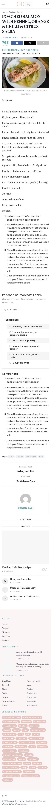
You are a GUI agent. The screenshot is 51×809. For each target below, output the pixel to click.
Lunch (29, 685)
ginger (36, 734)
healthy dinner (36, 738)
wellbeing (7, 780)
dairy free (34, 726)
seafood (37, 763)
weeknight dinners (30, 776)
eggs (25, 730)
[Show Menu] (3, 4)
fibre (21, 734)
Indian (4, 705)
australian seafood (32, 718)
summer (42, 767)
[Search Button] (47, 4)
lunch (32, 747)
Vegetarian (32, 701)
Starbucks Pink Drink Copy (22, 588)
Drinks (4, 693)
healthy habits (9, 742)
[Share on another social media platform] (43, 43)
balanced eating (11, 722)
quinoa (21, 759)
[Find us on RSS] (6, 795)
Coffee (20, 456)
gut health (21, 738)
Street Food (32, 697)
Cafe (11, 456)
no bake (28, 755)
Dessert (5, 685)
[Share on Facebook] (17, 43)
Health (5, 697)
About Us (6, 632)
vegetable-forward (11, 772)
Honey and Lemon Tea (20, 579)
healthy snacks (27, 742)
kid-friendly (21, 747)
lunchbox (42, 747)
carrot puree (39, 722)
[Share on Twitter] (30, 43)
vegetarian (29, 772)
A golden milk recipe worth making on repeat (29, 654)
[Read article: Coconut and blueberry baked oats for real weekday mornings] (8, 667)
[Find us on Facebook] (2, 795)
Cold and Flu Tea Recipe (16, 567)
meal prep (23, 751)
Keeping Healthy (34, 681)
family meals (9, 734)
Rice (41, 456)
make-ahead (9, 751)
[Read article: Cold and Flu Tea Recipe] (25, 547)
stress (32, 767)
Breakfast (6, 681)
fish (28, 734)
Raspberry (33, 759)
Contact (5, 640)
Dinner (19, 12)
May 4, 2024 (26, 37)
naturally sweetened (12, 755)
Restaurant (32, 693)
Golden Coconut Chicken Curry (25, 596)
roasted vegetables (12, 763)
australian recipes (11, 718)
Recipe (12, 12)
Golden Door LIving (16, 801)
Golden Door (11, 37)
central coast (9, 726)
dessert (6, 730)
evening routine (38, 730)
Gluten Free (8, 738)
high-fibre (41, 742)
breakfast (26, 722)
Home (4, 12)
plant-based (9, 759)
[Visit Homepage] (25, 4)
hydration (7, 747)
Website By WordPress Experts (14, 804)
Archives (6, 636)
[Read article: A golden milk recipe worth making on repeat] (8, 655)
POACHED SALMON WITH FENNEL (20, 50)
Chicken (22, 726)
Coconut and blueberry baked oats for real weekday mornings (32, 665)
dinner (16, 730)
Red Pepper (31, 456)
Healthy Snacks (9, 701)
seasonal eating (10, 767)
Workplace (32, 705)
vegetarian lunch (11, 776)
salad (27, 763)
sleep (24, 767)
